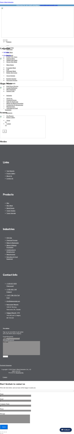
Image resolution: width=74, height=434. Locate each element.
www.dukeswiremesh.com (49, 5)
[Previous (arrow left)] (0, 433)
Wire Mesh (9, 52)
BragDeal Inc (19, 372)
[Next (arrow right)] (2, 433)
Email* (8, 336)
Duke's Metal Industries (6, 2)
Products (8, 42)
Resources (9, 113)
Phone (2, 409)
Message (8, 340)
